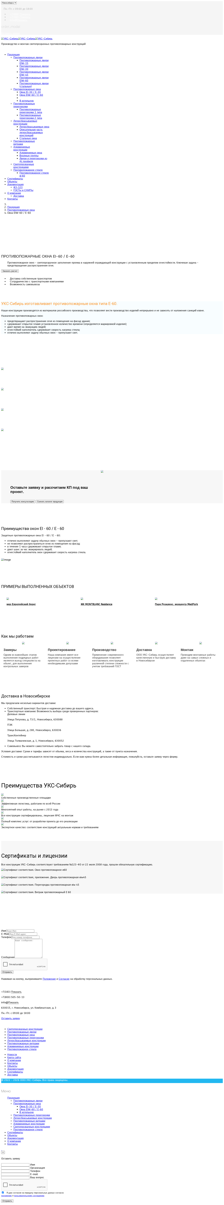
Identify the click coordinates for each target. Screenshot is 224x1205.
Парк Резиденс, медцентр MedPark (176, 604)
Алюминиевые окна (31, 152)
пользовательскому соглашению (29, 1196)
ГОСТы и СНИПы (23, 190)
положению (6, 1196)
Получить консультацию (23, 501)
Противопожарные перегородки (24, 105)
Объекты (12, 181)
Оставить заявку (10, 33)
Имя (3, 930)
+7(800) (20, 14)
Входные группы (29, 155)
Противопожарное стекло (28, 170)
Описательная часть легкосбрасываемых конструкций (31, 132)
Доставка (18, 196)
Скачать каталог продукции (49, 501)
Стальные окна (28, 138)
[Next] (4, 250)
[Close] (2, 1084)
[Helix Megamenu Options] (2, 49)
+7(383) (20, 17)
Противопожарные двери (28, 57)
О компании (14, 193)
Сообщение (8, 957)
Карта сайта (14, 1057)
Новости (12, 1054)
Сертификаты (15, 178)
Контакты (12, 198)
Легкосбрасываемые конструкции (25, 122)
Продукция (13, 54)
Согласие (64, 978)
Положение (49, 978)
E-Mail (5, 934)
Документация (15, 184)
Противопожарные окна (27, 89)
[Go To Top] (1, 1149)
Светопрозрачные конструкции (25, 1029)
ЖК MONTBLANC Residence (96, 604)
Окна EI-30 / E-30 (30, 92)
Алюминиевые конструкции (21, 148)
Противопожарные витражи (23, 1043)
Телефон (6, 937)
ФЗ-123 (18, 187)
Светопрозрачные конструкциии (23, 166)
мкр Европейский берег (21, 604)
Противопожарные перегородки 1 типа (31, 111)
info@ (18, 20)
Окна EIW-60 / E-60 (31, 95)
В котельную (27, 100)
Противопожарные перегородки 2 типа (31, 117)
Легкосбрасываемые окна (34, 126)
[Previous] (2, 250)
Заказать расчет (10, 271)
